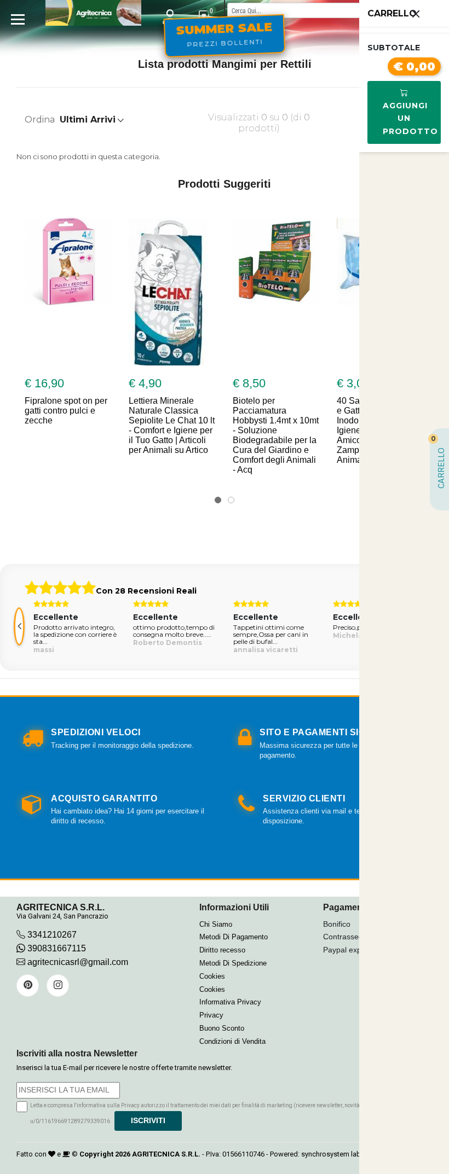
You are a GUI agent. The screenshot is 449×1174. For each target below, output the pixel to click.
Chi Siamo (215, 924)
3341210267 (52, 934)
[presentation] (19, 626)
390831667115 (55, 948)
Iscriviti (148, 1120)
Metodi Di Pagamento (233, 937)
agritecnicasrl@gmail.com (77, 962)
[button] (218, 500)
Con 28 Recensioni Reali (146, 591)
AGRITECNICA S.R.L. (166, 1154)
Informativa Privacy (230, 1002)
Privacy (211, 1015)
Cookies (212, 976)
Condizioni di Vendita (232, 1041)
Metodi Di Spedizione (233, 963)
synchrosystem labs (333, 1154)
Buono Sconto (221, 1028)
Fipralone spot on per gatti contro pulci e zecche (66, 410)
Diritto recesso (222, 950)
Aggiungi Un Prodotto (410, 119)
